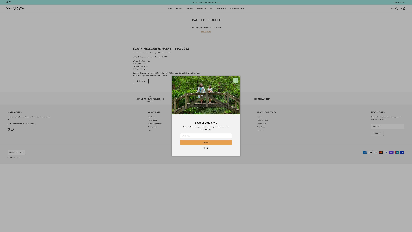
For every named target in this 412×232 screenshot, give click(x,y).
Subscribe (206, 142)
